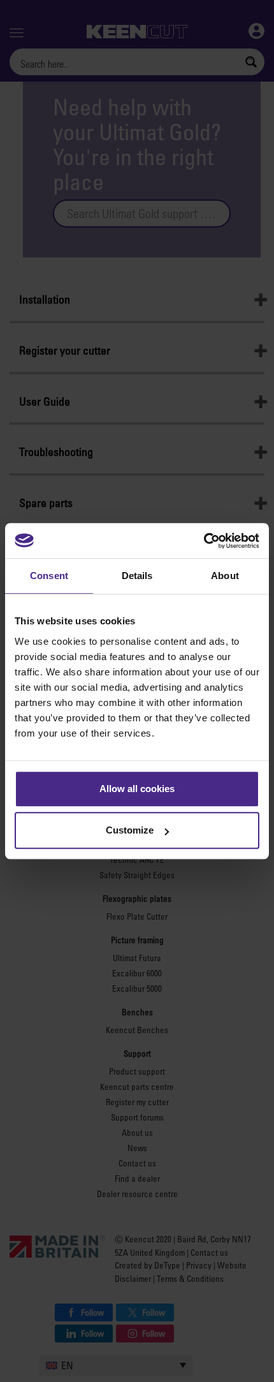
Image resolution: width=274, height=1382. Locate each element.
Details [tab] (137, 575)
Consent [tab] (49, 575)
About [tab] (225, 575)
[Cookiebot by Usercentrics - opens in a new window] (203, 541)
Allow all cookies (137, 788)
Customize (130, 830)
